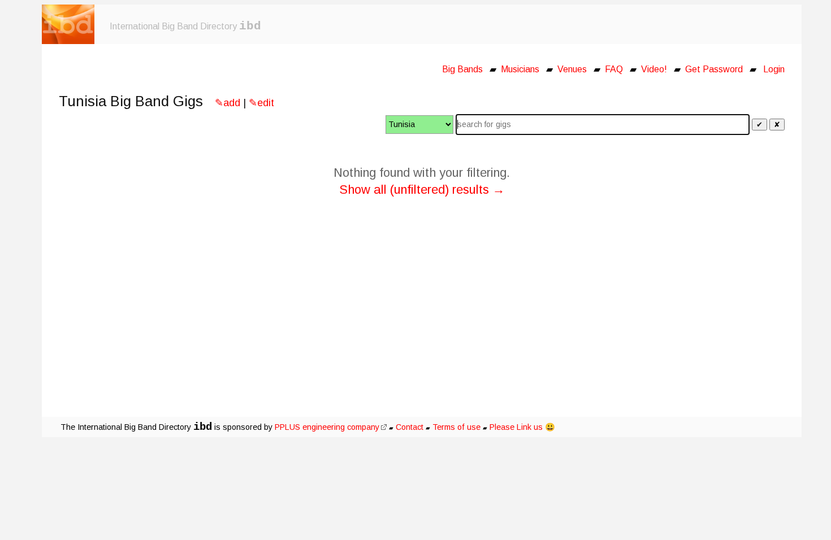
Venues (572, 69)
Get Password (714, 69)
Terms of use (456, 427)
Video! (654, 69)
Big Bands (462, 69)
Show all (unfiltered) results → (422, 189)
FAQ (614, 69)
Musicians (520, 69)
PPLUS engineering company (327, 427)
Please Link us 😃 (522, 427)
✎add (227, 102)
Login (774, 69)
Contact (409, 427)
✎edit (261, 102)
